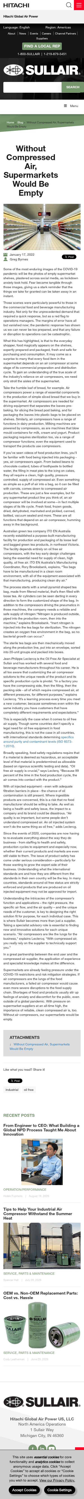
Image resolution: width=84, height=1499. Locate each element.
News (22, 33)
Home (10, 122)
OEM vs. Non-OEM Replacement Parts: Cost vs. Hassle (40, 1295)
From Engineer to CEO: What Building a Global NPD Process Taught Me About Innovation (41, 1130)
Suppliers (42, 38)
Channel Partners (65, 33)
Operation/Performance (24, 1189)
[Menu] (79, 5)
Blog (20, 122)
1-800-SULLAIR (28, 54)
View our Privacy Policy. (57, 1480)
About (11, 33)
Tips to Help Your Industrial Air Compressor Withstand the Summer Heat (37, 1213)
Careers (46, 33)
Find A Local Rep (42, 46)
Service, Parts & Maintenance (29, 1273)
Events (34, 33)
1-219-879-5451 (55, 54)
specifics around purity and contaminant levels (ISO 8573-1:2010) (38, 741)
